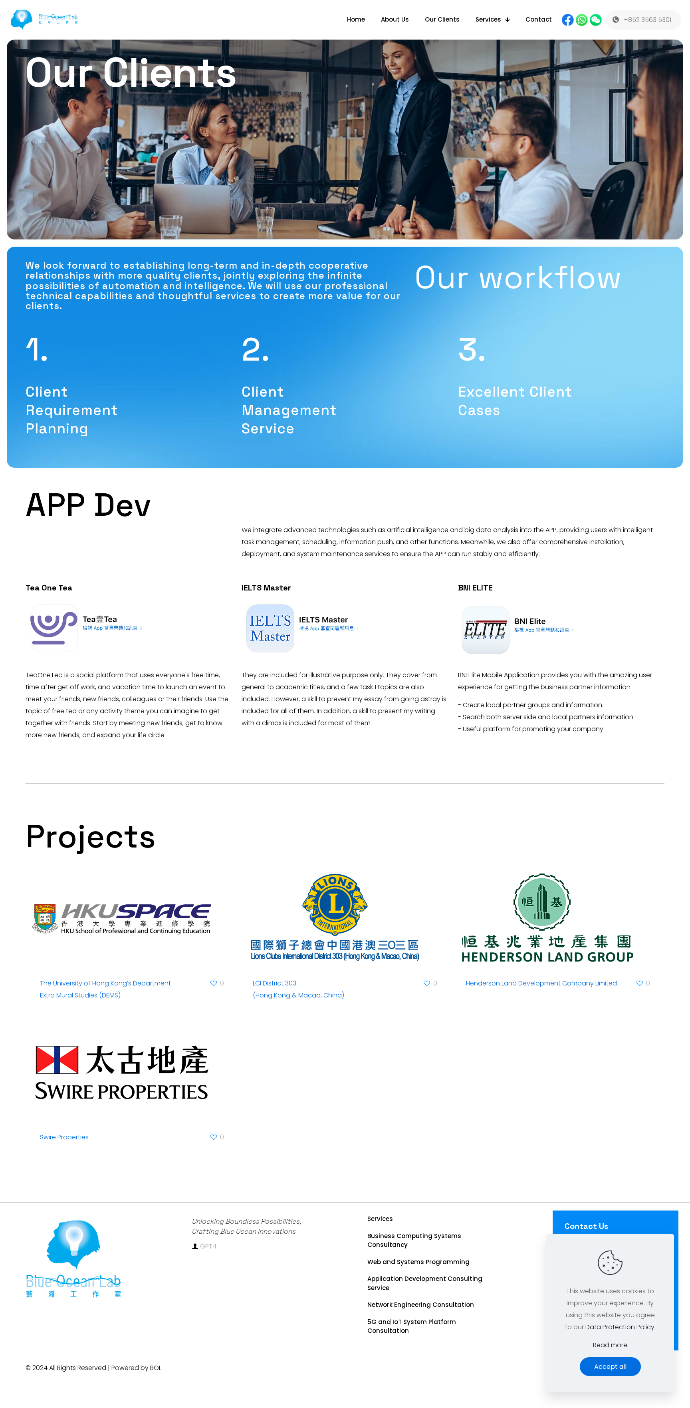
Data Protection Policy (619, 1327)
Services (380, 1219)
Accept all (610, 1366)
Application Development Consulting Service (424, 1283)
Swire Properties (64, 1137)
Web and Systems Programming (418, 1262)
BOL (155, 1367)
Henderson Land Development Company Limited (541, 983)
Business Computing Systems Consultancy (414, 1240)
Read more (610, 1345)
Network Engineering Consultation (420, 1304)
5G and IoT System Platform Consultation (411, 1326)
